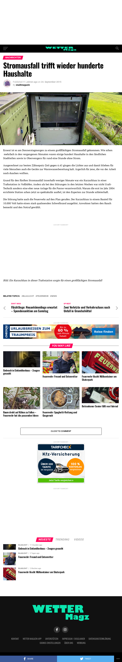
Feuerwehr (42, 296)
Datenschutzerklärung (100, 638)
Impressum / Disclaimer (73, 638)
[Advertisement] (61, 22)
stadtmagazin (23, 85)
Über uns (68, 642)
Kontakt (15, 638)
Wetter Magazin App (32, 638)
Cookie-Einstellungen (50, 642)
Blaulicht (28, 296)
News (54, 296)
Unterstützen (51, 638)
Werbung (81, 642)
